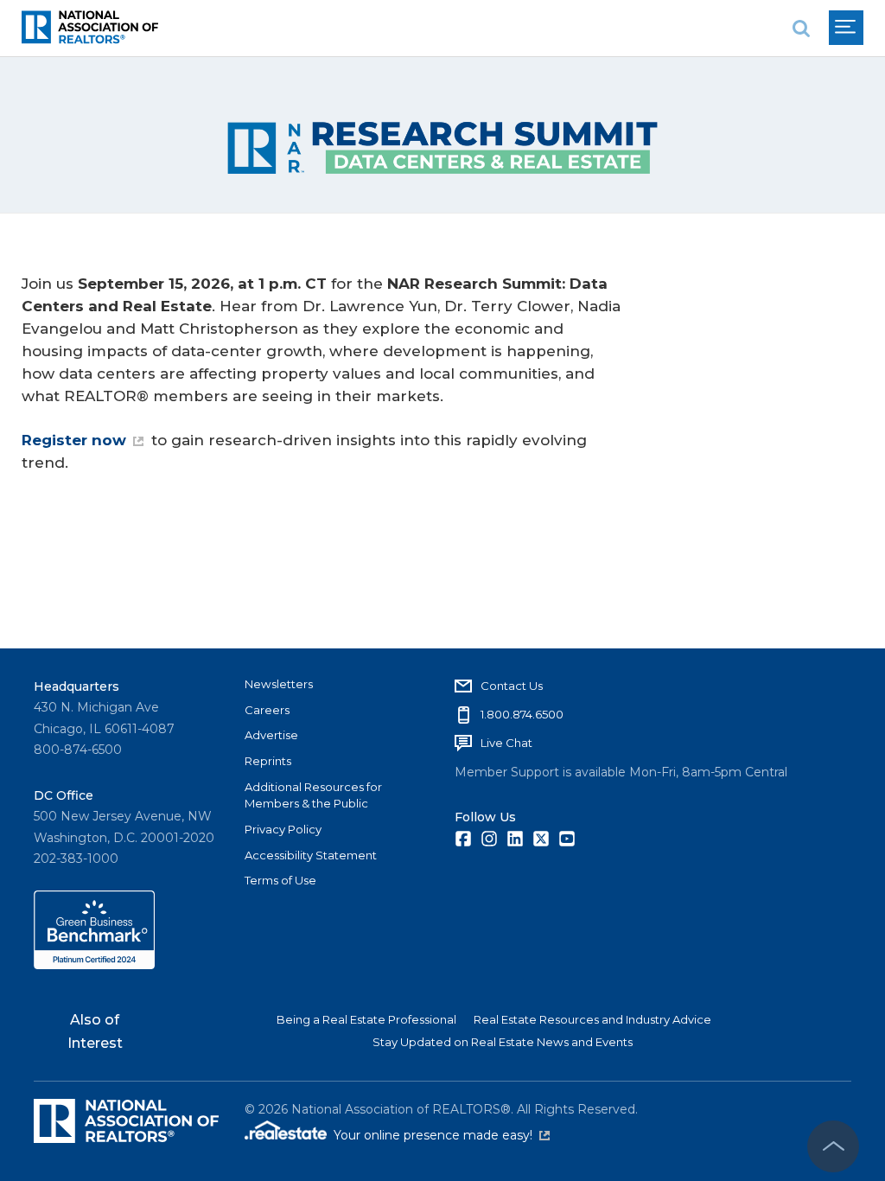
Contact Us (512, 686)
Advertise (271, 735)
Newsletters (279, 684)
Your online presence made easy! (442, 1135)
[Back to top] (833, 1146)
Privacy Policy (283, 829)
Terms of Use (280, 880)
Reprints (268, 761)
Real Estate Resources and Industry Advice (592, 1019)
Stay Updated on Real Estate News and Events (502, 1042)
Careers (267, 710)
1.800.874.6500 (522, 714)
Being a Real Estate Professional (366, 1019)
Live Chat (506, 743)
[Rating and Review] (94, 965)
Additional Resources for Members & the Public (313, 795)
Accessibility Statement (311, 855)
